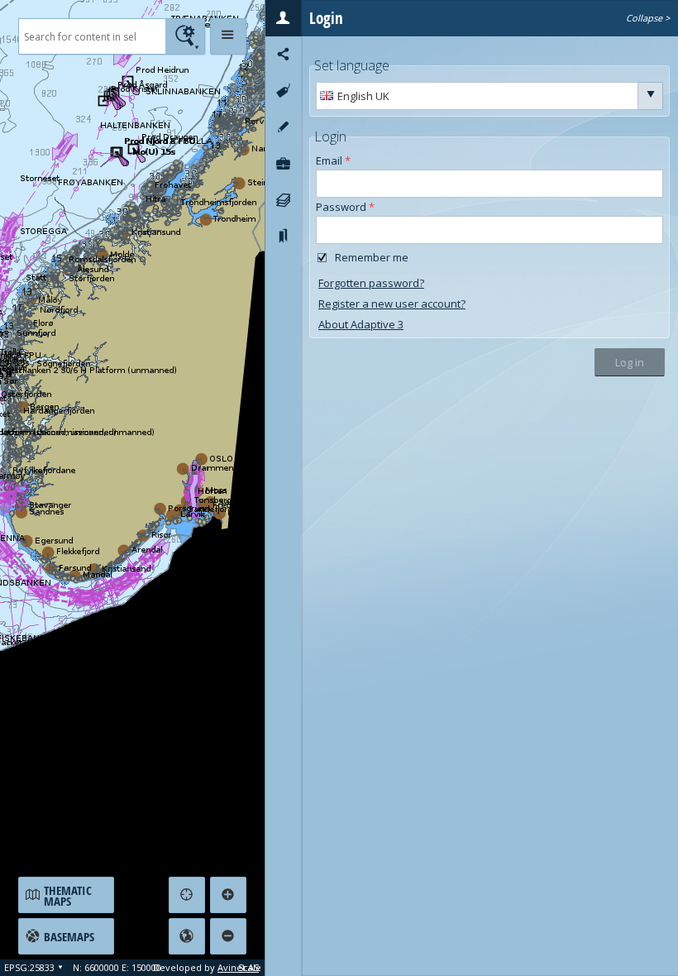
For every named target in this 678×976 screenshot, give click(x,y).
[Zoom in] (228, 895)
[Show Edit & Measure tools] (283, 127)
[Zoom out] (228, 936)
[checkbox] (322, 257)
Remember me (371, 257)
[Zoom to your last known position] (187, 895)
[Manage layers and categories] (283, 200)
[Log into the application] (283, 18)
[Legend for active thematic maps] (283, 91)
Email (333, 159)
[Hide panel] (228, 36)
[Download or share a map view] (283, 54)
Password (345, 206)
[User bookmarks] (283, 236)
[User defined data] (283, 164)
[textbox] (91, 36)
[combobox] (477, 96)
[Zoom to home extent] (187, 936)
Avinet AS (238, 967)
